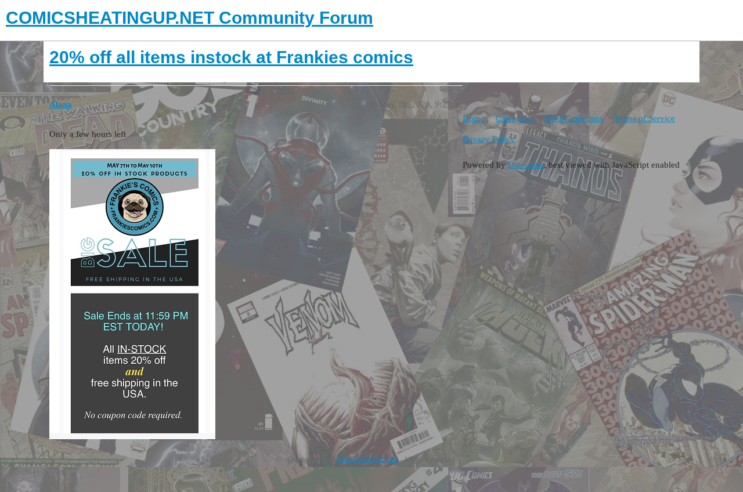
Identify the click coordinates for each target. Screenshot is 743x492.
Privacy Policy (489, 139)
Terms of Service (644, 118)
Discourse (526, 164)
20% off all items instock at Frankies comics (231, 57)
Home (474, 118)
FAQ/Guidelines (574, 118)
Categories (515, 118)
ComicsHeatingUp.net (367, 459)
